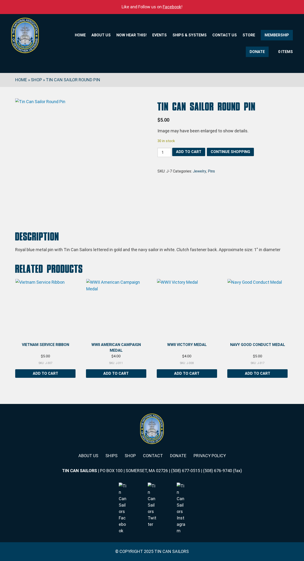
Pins (211, 171)
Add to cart (188, 151)
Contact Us (224, 35)
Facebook (172, 6)
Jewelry (199, 171)
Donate (257, 51)
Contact (153, 455)
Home (80, 35)
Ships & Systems (189, 35)
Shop (36, 79)
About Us (101, 35)
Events (159, 35)
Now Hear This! (131, 35)
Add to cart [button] (45, 373)
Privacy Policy (210, 455)
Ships (111, 455)
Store (248, 35)
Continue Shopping (230, 151)
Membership (277, 35)
